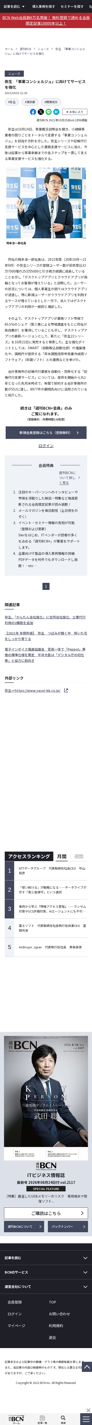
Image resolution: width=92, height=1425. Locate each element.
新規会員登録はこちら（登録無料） (46, 432)
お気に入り (76, 112)
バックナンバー (62, 1226)
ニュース (43, 49)
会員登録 (15, 1301)
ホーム (9, 49)
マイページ (16, 1325)
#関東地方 (51, 102)
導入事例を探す (43, 6)
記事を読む (12, 6)
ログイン (15, 1313)
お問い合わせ (59, 1313)
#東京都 (30, 102)
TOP (52, 1301)
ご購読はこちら (46, 1213)
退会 (52, 1337)
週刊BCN (25, 49)
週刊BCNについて (20, 1226)
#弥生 (12, 102)
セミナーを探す (72, 6)
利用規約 (56, 1325)
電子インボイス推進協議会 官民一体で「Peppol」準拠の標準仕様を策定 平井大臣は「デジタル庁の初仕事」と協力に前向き (45, 655)
